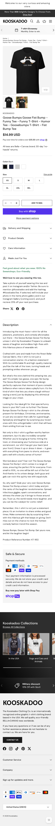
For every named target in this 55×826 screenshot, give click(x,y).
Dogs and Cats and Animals (38, 660)
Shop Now (27, 14)
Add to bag (36, 203)
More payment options (27, 218)
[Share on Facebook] (17, 309)
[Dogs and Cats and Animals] (38, 644)
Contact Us (12, 740)
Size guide (48, 174)
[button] (44, 21)
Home (5, 38)
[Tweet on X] (12, 309)
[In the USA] (14, 644)
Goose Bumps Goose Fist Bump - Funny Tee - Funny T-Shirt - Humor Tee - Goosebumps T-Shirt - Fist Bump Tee (25, 41)
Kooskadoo (8, 113)
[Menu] (50, 21)
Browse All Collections (14, 627)
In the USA (14, 658)
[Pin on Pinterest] (23, 309)
